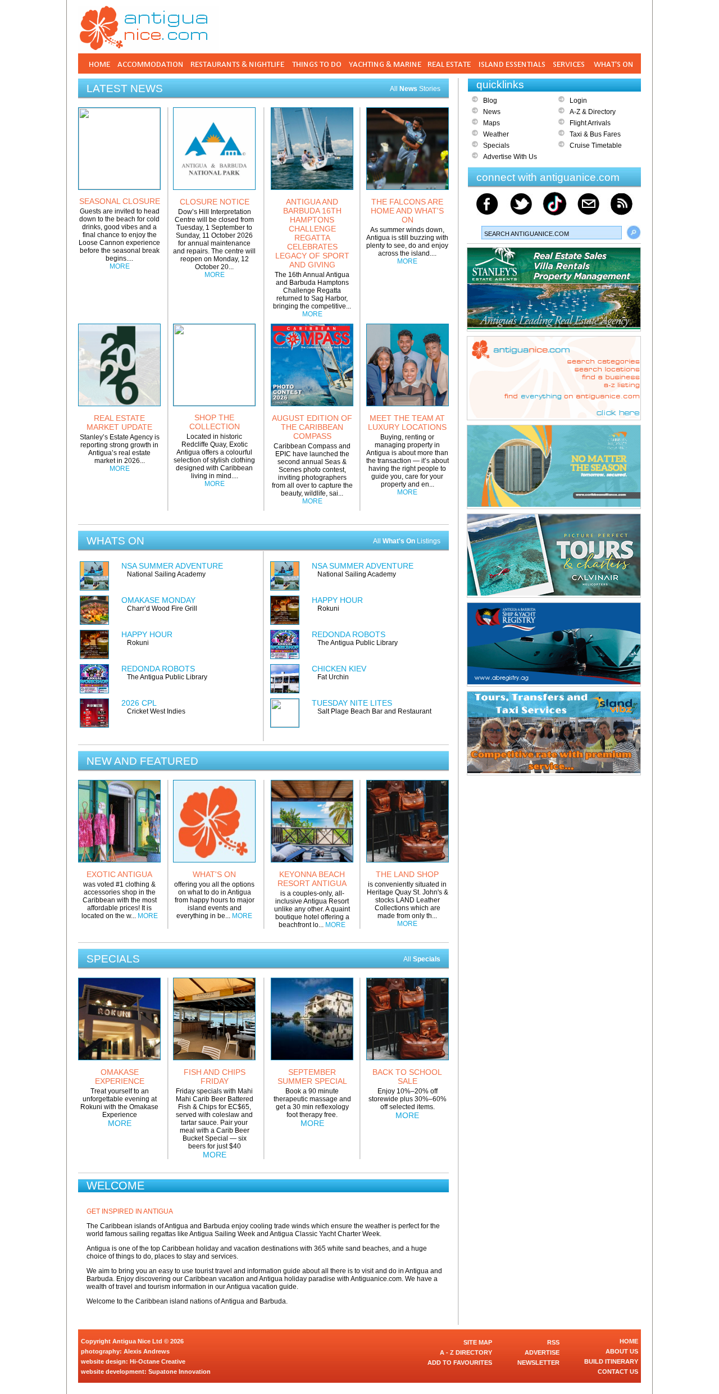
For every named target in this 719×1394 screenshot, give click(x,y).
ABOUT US (622, 1351)
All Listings (406, 541)
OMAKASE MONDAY (158, 600)
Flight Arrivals (590, 123)
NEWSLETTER (538, 1362)
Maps (491, 123)
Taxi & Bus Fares (595, 134)
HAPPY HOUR (146, 634)
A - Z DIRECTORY (466, 1352)
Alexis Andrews (147, 1351)
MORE (120, 266)
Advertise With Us (510, 157)
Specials (496, 145)
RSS (553, 1342)
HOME (629, 1341)
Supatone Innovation (179, 1371)
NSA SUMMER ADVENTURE (172, 565)
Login (578, 101)
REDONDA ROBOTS (158, 668)
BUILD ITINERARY (611, 1361)
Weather (496, 134)
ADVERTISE (542, 1352)
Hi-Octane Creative (157, 1361)
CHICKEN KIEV (339, 668)
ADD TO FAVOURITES (459, 1362)
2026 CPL (139, 702)
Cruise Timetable (596, 145)
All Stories (415, 89)
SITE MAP (477, 1342)
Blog (490, 101)
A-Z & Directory (593, 112)
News (491, 112)
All (421, 959)
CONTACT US (618, 1371)
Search (633, 232)
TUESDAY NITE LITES (352, 702)
